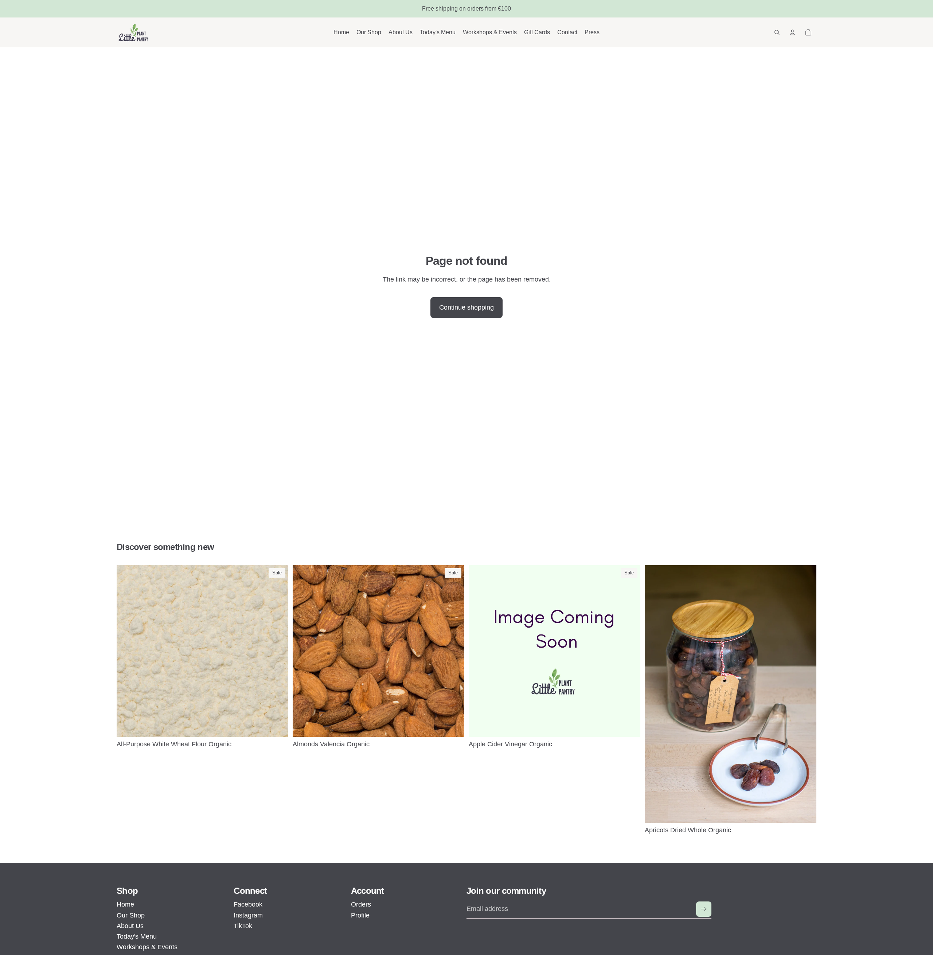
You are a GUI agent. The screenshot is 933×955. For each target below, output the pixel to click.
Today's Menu (137, 936)
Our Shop (131, 915)
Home (125, 904)
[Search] (777, 32)
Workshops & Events (147, 947)
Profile (360, 915)
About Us (130, 926)
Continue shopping (466, 307)
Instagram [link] (248, 915)
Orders (361, 904)
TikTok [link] (243, 926)
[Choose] (277, 725)
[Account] (792, 32)
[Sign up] (703, 909)
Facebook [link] (248, 904)
